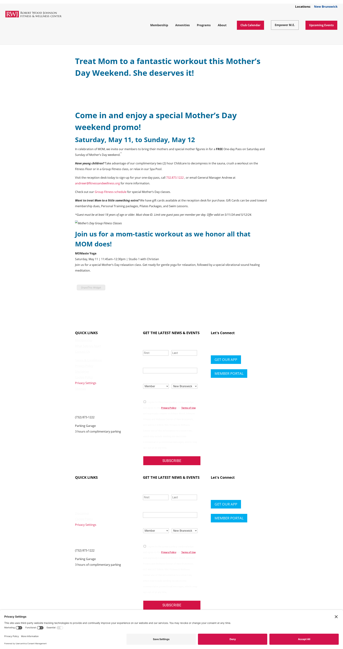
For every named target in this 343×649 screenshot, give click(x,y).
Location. (180, 379)
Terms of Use (188, 408)
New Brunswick (326, 7)
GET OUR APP (226, 359)
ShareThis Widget (91, 287)
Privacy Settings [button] (85, 383)
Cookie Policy (84, 377)
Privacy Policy (84, 366)
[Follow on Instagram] (228, 346)
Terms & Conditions (88, 360)
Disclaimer (82, 372)
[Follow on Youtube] (235, 346)
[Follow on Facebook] (214, 346)
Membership (83, 340)
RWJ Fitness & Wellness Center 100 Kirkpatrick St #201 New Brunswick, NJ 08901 (95, 403)
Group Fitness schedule (110, 192)
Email (148, 363)
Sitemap (80, 389)
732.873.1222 (175, 178)
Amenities (81, 490)
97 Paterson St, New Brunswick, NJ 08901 (102, 437)
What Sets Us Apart (88, 346)
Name (148, 345)
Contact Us (82, 352)
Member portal (229, 518)
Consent (151, 395)
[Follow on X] (221, 346)
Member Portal (229, 373)
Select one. (153, 379)
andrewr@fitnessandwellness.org (97, 183)
